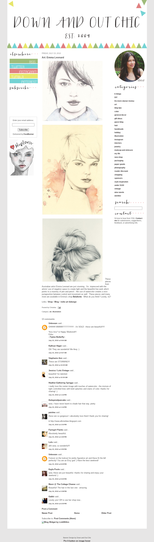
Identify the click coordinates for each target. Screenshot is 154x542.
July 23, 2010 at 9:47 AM (57, 353)
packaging (118, 161)
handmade (118, 129)
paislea (52, 412)
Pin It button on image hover (77, 541)
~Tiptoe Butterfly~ (57, 337)
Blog (56, 302)
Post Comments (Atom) (65, 518)
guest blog (118, 122)
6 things (117, 94)
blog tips (118, 108)
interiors (118, 143)
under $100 (119, 185)
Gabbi (51, 496)
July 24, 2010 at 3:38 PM (57, 491)
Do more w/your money (124, 101)
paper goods (119, 164)
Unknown (53, 323)
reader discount (121, 171)
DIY (115, 97)
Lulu (51, 442)
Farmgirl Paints (56, 430)
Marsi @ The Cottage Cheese (62, 484)
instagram (118, 139)
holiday (117, 132)
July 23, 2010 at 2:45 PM (57, 437)
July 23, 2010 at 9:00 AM (57, 340)
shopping (118, 175)
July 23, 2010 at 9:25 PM (57, 479)
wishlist (117, 196)
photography (119, 168)
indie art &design (69, 302)
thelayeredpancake (57, 400)
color (116, 111)
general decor (120, 115)
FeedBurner (29, 134)
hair (116, 125)
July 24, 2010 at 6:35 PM (57, 503)
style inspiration (121, 182)
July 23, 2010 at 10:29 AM (58, 365)
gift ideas (118, 118)
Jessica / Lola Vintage (59, 370)
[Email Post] (59, 307)
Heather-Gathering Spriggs (61, 383)
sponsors (118, 178)
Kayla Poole (54, 469)
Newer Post (47, 513)
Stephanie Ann (55, 358)
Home (77, 513)
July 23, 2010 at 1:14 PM (57, 395)
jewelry (117, 147)
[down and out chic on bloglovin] (22, 175)
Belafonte (77, 297)
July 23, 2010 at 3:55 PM (57, 449)
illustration (56, 312)
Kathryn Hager (55, 346)
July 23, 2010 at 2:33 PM (57, 424)
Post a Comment (49, 509)
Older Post (106, 513)
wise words (119, 192)
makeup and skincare (123, 150)
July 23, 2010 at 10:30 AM (58, 377)
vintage (117, 189)
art (50, 312)
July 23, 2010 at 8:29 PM (57, 464)
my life (117, 153)
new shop (118, 157)
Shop (50, 302)
